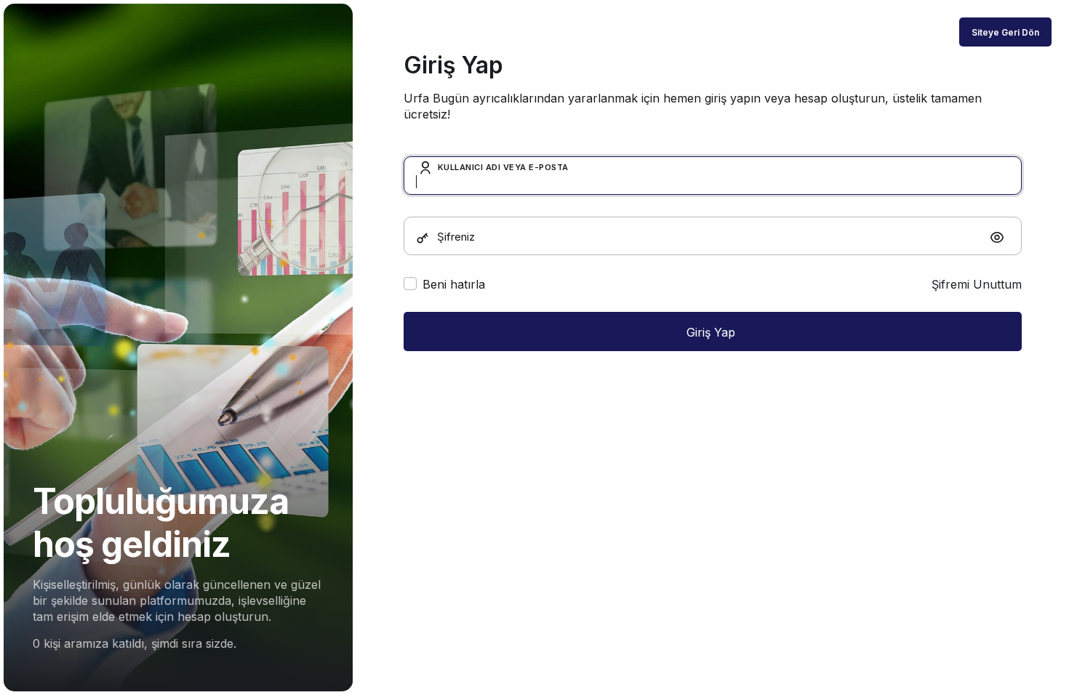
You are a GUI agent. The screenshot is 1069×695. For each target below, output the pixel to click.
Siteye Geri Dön (1005, 32)
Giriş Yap (712, 332)
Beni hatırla (454, 284)
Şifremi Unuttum (977, 284)
